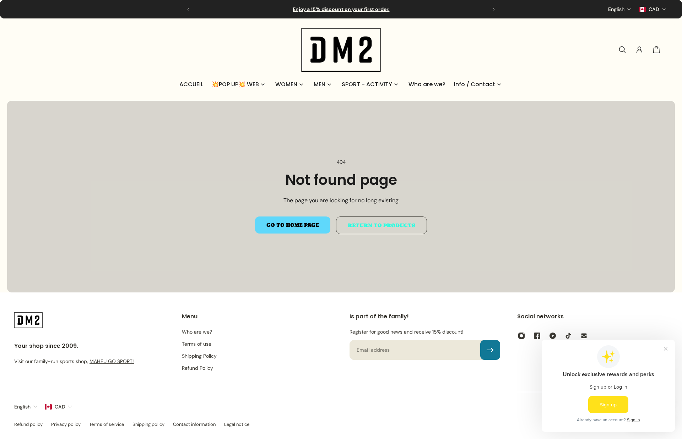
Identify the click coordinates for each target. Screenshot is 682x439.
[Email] (584, 336)
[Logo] (341, 50)
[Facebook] (537, 336)
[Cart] (656, 49)
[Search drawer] (622, 49)
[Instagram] (521, 336)
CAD (60, 407)
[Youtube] (553, 336)
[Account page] (639, 49)
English (22, 407)
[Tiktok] (568, 336)
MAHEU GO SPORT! (112, 361)
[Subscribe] (490, 350)
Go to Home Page (292, 225)
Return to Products (381, 225)
